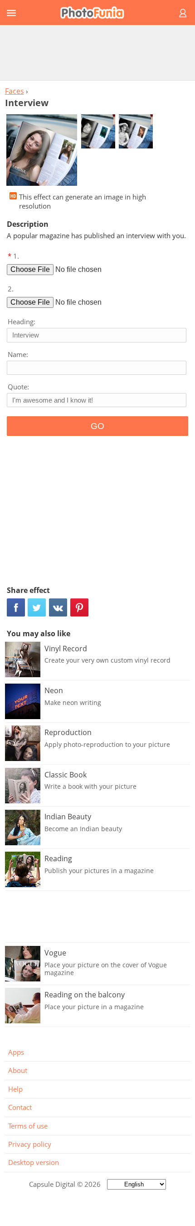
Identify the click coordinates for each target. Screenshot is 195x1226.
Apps (16, 1052)
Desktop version (33, 1162)
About (17, 1070)
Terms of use (28, 1125)
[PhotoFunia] (96, 12)
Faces (14, 91)
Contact (20, 1107)
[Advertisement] (97, 52)
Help (15, 1088)
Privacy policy (29, 1144)
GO (97, 426)
